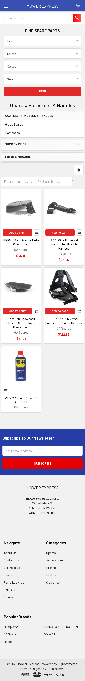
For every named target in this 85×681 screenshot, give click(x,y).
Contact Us (11, 560)
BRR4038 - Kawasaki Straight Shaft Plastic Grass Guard (21, 323)
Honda (8, 641)
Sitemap (9, 597)
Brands (51, 567)
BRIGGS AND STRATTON (61, 627)
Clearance (53, 582)
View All (49, 634)
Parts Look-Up (14, 582)
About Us (10, 553)
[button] (79, 170)
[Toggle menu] (5, 5)
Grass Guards (14, 124)
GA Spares (11, 634)
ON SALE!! (11, 590)
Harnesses (12, 133)
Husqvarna (11, 627)
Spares (51, 553)
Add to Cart (17, 232)
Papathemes (55, 669)
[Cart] (78, 5)
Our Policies (12, 567)
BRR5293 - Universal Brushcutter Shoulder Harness (63, 244)
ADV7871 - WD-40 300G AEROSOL (21, 400)
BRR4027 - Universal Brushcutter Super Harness (63, 321)
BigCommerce (67, 664)
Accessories (55, 560)
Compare (37, 232)
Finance (9, 575)
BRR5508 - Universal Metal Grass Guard (21, 242)
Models (51, 575)
